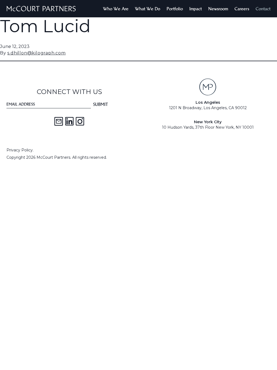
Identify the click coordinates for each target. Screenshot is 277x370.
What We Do (147, 8)
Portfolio (175, 8)
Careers (242, 8)
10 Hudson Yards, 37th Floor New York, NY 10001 (208, 127)
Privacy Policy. (20, 150)
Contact (263, 8)
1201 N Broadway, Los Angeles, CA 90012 (208, 107)
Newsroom (218, 8)
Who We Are (115, 8)
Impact (195, 8)
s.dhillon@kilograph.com (36, 53)
